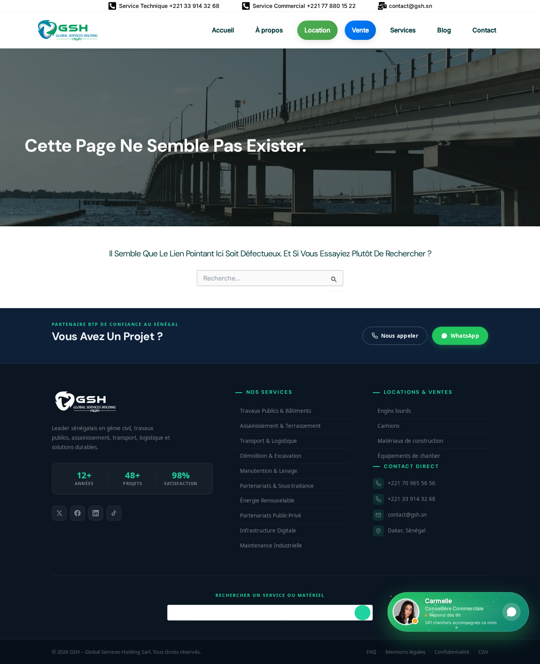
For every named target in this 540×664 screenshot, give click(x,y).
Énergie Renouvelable (267, 500)
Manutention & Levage (268, 470)
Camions (388, 425)
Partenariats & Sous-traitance (277, 485)
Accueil (223, 30)
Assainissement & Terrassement (280, 425)
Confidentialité (451, 651)
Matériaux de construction (410, 440)
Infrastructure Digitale (268, 530)
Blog (444, 30)
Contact (484, 30)
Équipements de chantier (409, 455)
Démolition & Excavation (270, 455)
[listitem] (59, 513)
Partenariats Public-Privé (270, 515)
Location (317, 30)
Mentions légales (405, 651)
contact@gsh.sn (407, 514)
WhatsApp (465, 335)
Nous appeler (399, 335)
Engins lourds (394, 410)
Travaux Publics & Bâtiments (275, 410)
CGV (483, 651)
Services (403, 30)
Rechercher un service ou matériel (269, 595)
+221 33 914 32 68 (411, 498)
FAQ (371, 651)
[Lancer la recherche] (362, 612)
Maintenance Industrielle (271, 545)
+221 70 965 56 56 (411, 483)
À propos (269, 30)
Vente (360, 30)
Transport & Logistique (268, 440)
